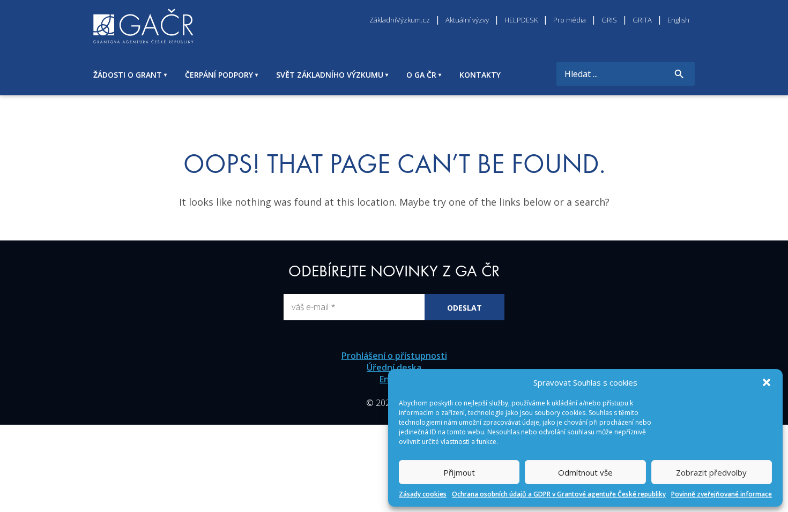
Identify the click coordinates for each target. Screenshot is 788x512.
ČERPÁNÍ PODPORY (219, 75)
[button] (766, 382)
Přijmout (459, 472)
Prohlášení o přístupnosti (394, 356)
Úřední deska (394, 367)
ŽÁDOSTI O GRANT (127, 75)
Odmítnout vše (585, 472)
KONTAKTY (480, 75)
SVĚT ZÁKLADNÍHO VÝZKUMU (329, 75)
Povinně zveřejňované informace (721, 494)
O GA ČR (421, 75)
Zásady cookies (423, 494)
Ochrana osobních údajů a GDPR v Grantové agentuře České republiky (559, 494)
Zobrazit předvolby (711, 472)
